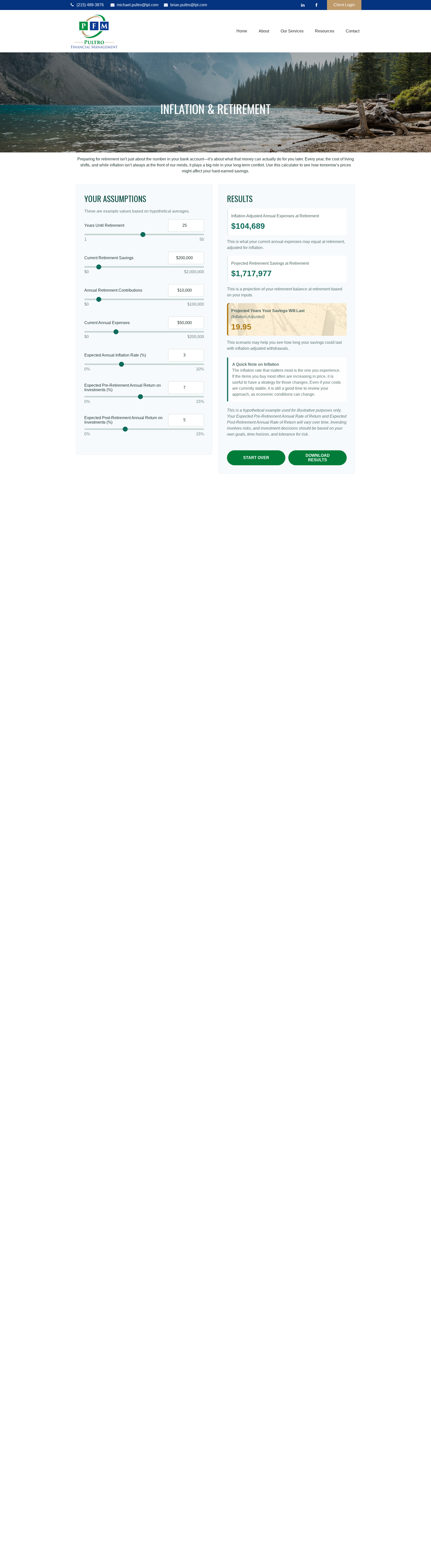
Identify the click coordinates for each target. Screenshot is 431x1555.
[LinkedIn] (302, 5)
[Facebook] (316, 5)
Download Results (318, 457)
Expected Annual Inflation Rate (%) (115, 355)
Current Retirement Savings (108, 258)
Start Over (256, 458)
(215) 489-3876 (90, 5)
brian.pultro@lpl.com (188, 5)
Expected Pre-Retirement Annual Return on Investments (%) (122, 387)
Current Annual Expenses (107, 323)
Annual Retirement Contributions (113, 290)
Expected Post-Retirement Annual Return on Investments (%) (123, 420)
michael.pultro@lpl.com (137, 5)
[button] (241, 31)
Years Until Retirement (104, 225)
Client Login (344, 5)
